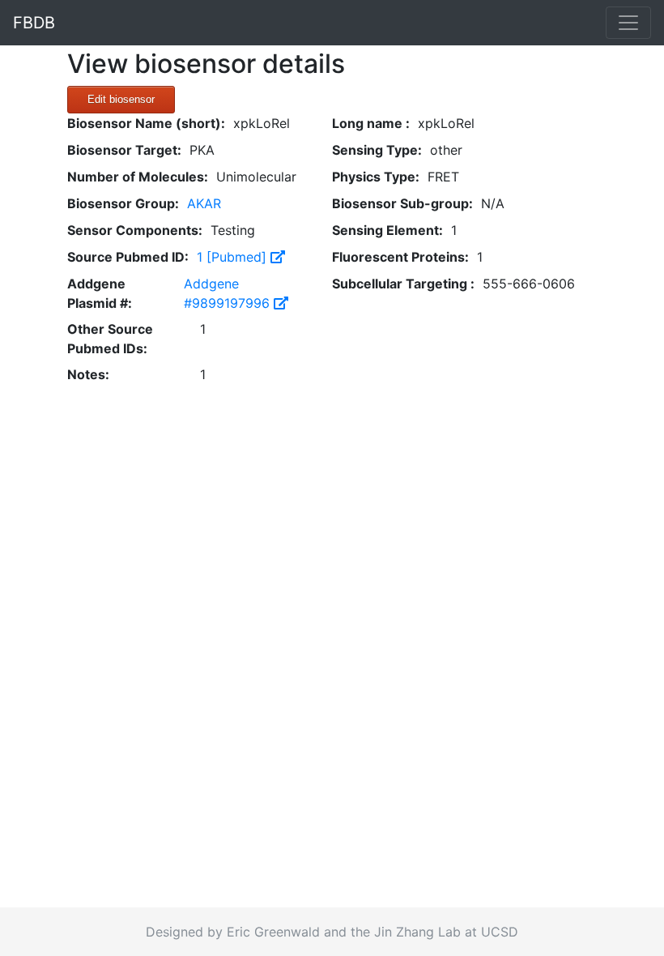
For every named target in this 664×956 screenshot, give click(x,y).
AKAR (204, 203)
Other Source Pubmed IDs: (110, 338)
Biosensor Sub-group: (402, 203)
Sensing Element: (387, 230)
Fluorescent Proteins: (400, 257)
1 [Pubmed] (233, 257)
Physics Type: (375, 177)
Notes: (88, 374)
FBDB (34, 22)
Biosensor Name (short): (146, 123)
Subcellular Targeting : (403, 283)
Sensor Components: (134, 230)
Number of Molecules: (137, 177)
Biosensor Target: (124, 150)
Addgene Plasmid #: (99, 293)
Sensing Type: (377, 150)
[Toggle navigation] (628, 22)
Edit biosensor (121, 99)
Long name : (371, 123)
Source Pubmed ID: (128, 257)
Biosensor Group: (123, 203)
